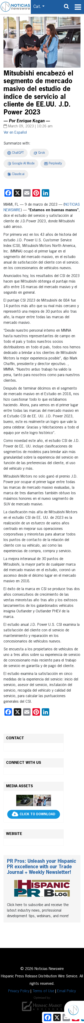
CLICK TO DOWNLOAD (37, 814)
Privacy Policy (18, 991)
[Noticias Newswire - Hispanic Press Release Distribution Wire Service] (15, 7)
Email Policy (66, 991)
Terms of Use (43, 991)
